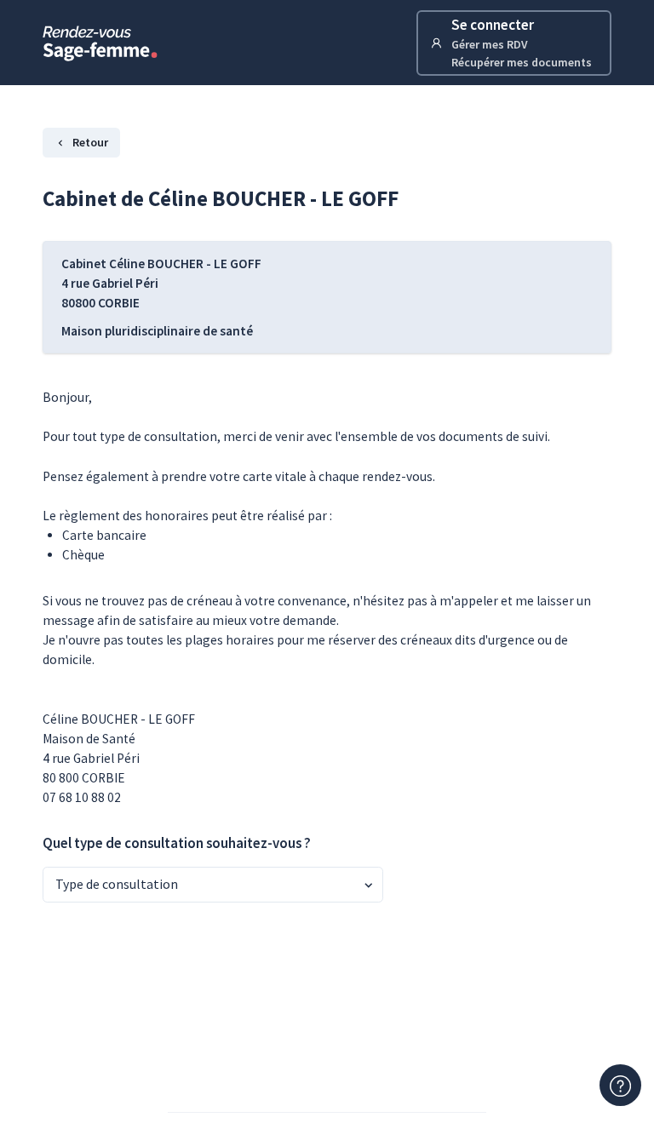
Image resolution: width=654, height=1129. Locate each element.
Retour (90, 142)
